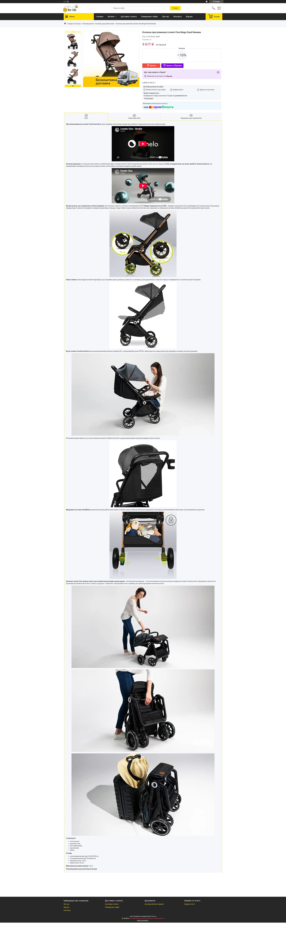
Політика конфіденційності (155, 918)
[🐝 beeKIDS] (70, 8)
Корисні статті (189, 904)
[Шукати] (175, 8)
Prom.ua (153, 916)
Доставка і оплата (129, 17)
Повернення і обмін (149, 17)
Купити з (170, 66)
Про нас (165, 17)
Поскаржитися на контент (138, 918)
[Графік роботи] (219, 8)
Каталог (111, 17)
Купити (153, 66)
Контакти (177, 17)
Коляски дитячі (88, 24)
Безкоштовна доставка (154, 86)
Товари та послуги (74, 24)
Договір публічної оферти (154, 904)
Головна (99, 17)
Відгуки (189, 17)
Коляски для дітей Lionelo (104, 24)
